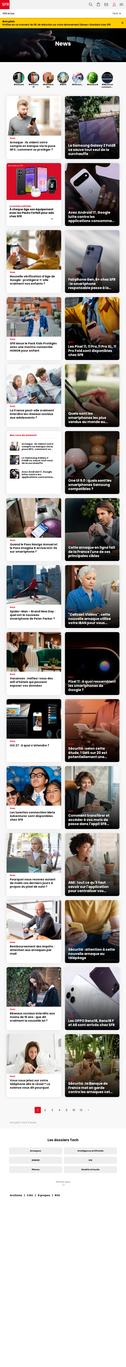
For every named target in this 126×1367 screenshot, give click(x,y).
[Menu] (122, 4)
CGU (30, 1195)
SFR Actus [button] (8, 13)
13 (81, 1110)
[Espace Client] (114, 4)
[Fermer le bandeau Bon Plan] (122, 23)
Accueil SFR (5, 4)
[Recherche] (90, 4)
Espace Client (114, 4)
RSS (57, 1195)
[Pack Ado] (34, 194)
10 (74, 1110)
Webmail (106, 4)
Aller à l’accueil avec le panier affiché (98, 4)
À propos (44, 1195)
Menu (121, 4)
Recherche (90, 4)
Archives (16, 1195)
